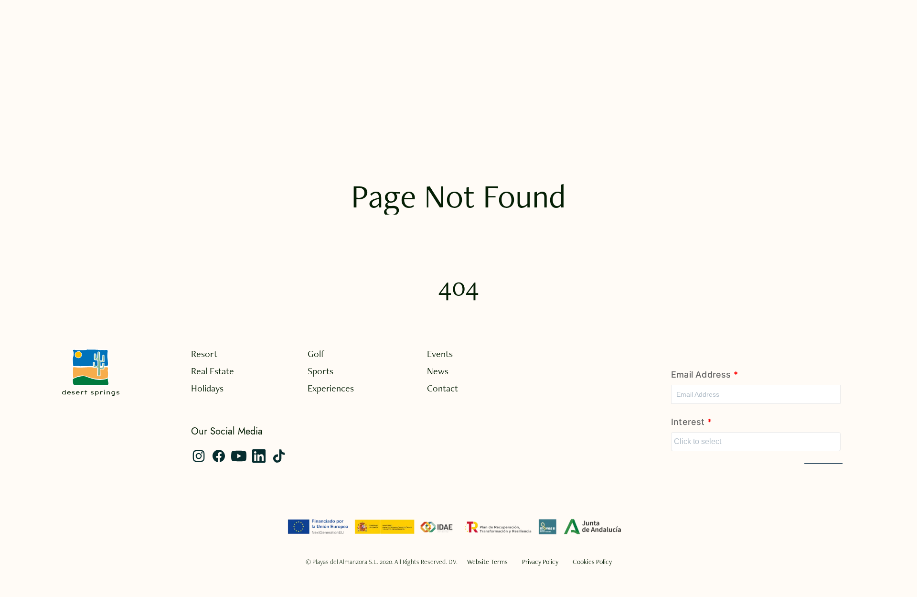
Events (440, 353)
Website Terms (487, 561)
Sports (320, 371)
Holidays (207, 388)
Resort (204, 353)
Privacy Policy (540, 561)
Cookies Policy (592, 561)
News (437, 371)
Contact (442, 388)
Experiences (331, 388)
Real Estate (212, 371)
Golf (316, 353)
